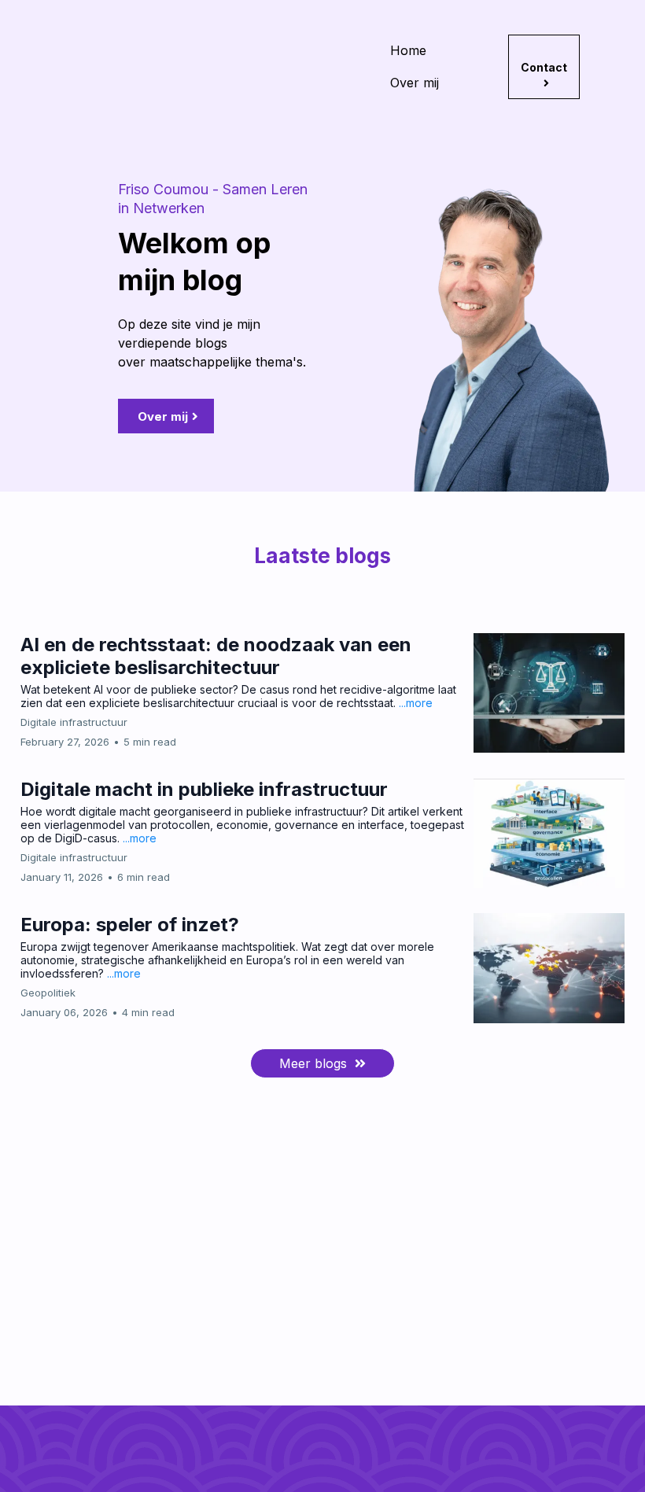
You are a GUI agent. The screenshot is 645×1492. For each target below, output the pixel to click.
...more (416, 702)
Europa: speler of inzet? (129, 924)
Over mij (414, 82)
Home (408, 50)
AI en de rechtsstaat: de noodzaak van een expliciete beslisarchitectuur (215, 656)
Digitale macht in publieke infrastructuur (204, 789)
